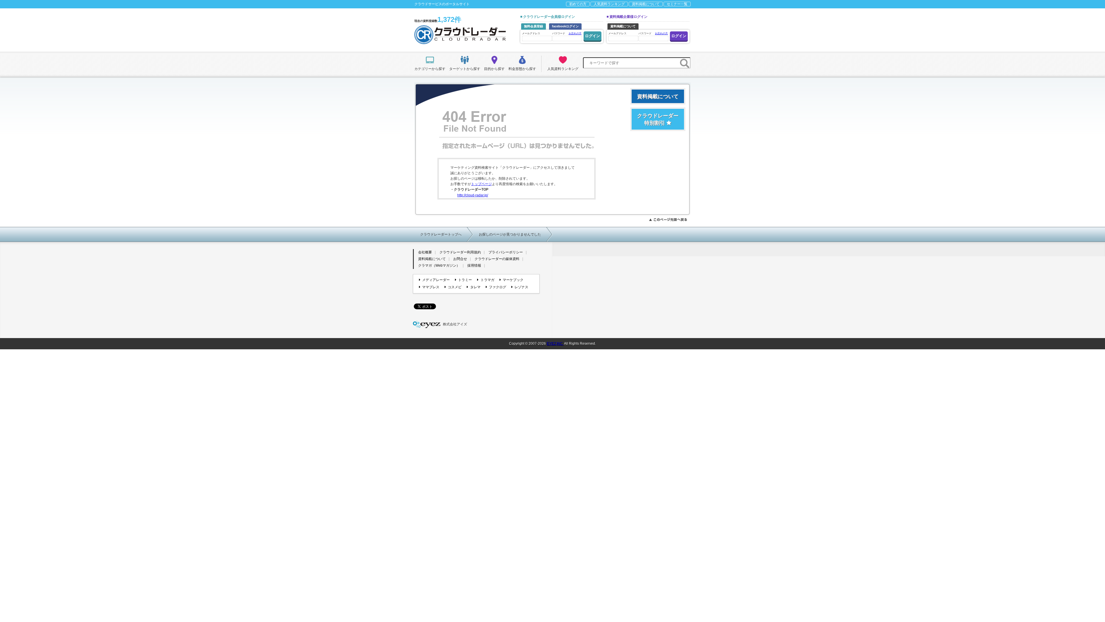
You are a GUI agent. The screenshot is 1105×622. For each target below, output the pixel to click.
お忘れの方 (575, 33)
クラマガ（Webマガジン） (439, 265)
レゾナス (521, 287)
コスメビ (455, 287)
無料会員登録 (533, 26)
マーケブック (513, 280)
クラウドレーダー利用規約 (460, 252)
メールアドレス (531, 33)
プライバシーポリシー (505, 252)
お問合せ (460, 259)
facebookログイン (565, 26)
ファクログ (497, 287)
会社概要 (425, 252)
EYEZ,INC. (555, 344)
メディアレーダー (436, 280)
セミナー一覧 (677, 4)
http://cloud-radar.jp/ (472, 195)
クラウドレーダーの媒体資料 (497, 259)
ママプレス (430, 287)
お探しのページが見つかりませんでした (510, 234)
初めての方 (577, 4)
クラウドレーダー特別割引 (658, 119)
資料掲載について (646, 4)
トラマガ (487, 280)
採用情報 (474, 265)
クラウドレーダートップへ (441, 234)
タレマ (475, 287)
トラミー (465, 280)
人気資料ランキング (609, 4)
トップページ (481, 184)
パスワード (567, 33)
